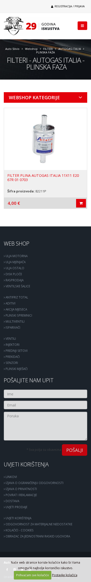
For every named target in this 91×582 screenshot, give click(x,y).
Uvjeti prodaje (16, 507)
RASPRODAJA (14, 280)
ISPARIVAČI (12, 327)
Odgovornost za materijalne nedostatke (38, 524)
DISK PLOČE (13, 274)
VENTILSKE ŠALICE (17, 286)
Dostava (12, 501)
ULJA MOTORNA (16, 256)
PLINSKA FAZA (45, 52)
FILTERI (48, 49)
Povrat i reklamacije (21, 495)
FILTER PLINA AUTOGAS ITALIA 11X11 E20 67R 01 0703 (43, 177)
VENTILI (10, 338)
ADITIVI (10, 303)
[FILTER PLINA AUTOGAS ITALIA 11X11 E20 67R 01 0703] (45, 139)
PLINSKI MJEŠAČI (16, 369)
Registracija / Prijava (69, 6)
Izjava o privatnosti (21, 489)
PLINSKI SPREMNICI (18, 315)
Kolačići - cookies (19, 530)
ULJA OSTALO (14, 268)
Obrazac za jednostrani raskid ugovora (37, 536)
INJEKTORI (12, 345)
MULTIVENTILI (15, 321)
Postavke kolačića (64, 575)
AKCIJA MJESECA (16, 309)
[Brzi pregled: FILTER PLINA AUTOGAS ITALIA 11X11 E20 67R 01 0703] (81, 203)
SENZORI (11, 363)
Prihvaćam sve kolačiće (32, 575)
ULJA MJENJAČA (15, 262)
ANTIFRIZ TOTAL (16, 297)
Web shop (16, 243)
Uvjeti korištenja (26, 464)
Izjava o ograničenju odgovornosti (34, 483)
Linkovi (11, 477)
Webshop (31, 49)
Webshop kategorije (34, 97)
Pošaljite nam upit (29, 380)
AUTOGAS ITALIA (69, 49)
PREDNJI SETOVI (16, 351)
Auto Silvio (12, 49)
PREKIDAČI (12, 357)
